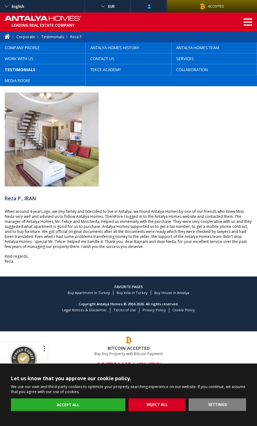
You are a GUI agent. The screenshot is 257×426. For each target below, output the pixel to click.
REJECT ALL (157, 404)
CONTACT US (102, 58)
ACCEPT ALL (68, 405)
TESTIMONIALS (20, 69)
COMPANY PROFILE (22, 47)
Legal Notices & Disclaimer (84, 310)
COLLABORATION (192, 69)
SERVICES (185, 58)
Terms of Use (124, 310)
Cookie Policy (183, 310)
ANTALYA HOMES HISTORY (114, 47)
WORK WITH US (19, 58)
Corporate (25, 36)
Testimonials (52, 36)
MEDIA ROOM (17, 80)
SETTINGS (217, 404)
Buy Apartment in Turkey (89, 292)
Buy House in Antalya (171, 292)
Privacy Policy (154, 310)
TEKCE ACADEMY (105, 69)
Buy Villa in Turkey (132, 292)
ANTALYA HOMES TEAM (197, 47)
